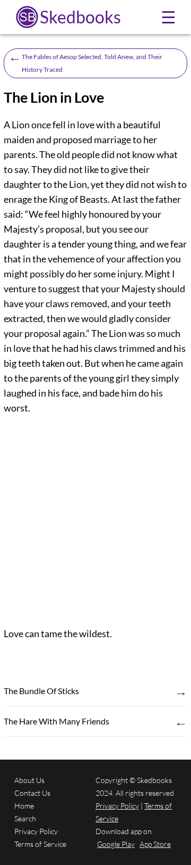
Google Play (116, 843)
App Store (155, 843)
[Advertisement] (95, 520)
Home (24, 805)
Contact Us (32, 792)
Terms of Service (40, 843)
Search (25, 818)
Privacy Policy (36, 831)
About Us (29, 780)
